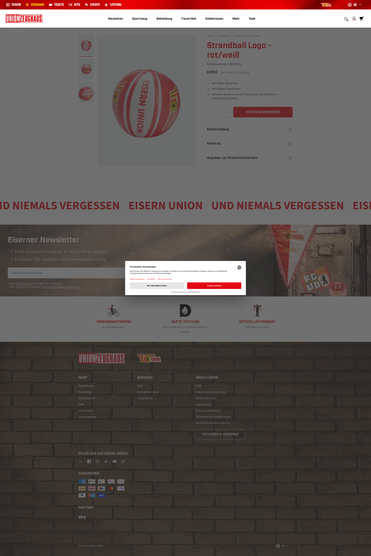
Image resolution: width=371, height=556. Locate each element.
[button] (140, 18)
